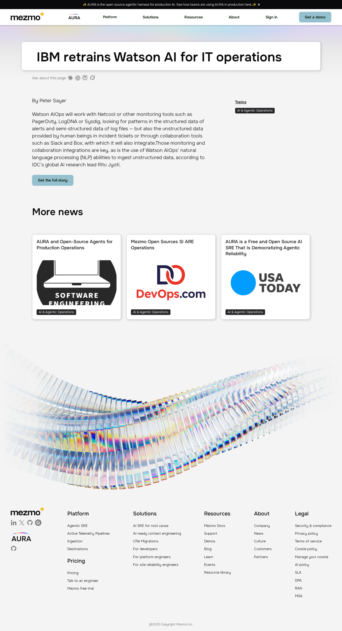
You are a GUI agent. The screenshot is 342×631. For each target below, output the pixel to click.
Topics (240, 102)
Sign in (271, 17)
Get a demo (315, 17)
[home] (27, 17)
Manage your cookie (311, 557)
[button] (110, 17)
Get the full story (53, 180)
